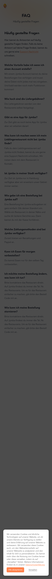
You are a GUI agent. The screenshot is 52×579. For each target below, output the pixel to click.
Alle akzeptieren (15, 570)
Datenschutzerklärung (35, 565)
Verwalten (33, 570)
